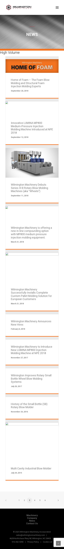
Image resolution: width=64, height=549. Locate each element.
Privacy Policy (33, 542)
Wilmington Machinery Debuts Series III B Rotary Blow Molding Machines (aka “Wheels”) (29, 188)
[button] (57, 7)
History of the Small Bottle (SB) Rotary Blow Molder (29, 405)
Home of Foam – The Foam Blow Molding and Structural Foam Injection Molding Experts (30, 83)
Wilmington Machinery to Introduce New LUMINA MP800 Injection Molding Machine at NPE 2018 (31, 350)
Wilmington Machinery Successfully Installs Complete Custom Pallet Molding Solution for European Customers (31, 294)
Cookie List (47, 542)
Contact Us (32, 523)
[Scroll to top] (58, 543)
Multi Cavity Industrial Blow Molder (31, 468)
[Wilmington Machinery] (20, 7)
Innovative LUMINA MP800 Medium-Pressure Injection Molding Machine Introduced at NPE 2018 (32, 127)
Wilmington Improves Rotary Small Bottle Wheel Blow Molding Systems (31, 378)
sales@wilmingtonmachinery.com (30, 535)
